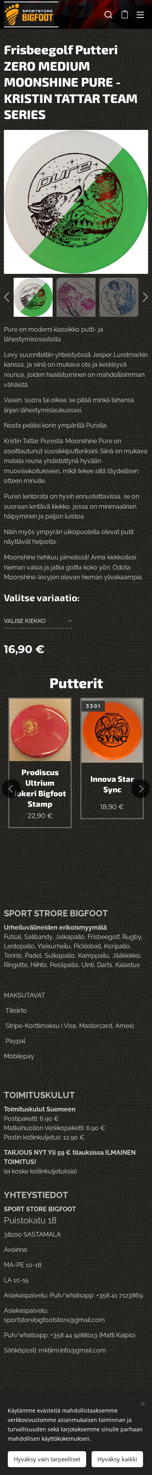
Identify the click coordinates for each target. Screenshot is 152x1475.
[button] (108, 14)
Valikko (140, 14)
